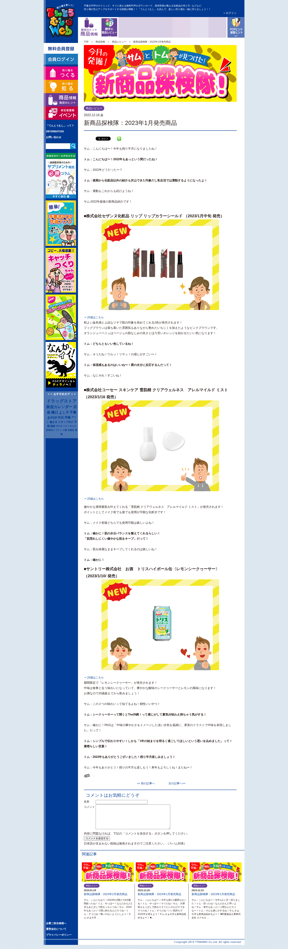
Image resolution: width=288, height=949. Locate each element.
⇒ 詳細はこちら (94, 317)
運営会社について (56, 928)
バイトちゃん (69, 426)
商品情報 (100, 41)
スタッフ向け (65, 422)
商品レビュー (117, 20)
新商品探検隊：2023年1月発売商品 (159, 894)
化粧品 (71, 430)
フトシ (58, 430)
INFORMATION (55, 131)
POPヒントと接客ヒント (235, 27)
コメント (89, 806)
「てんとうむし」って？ (60, 125)
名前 (89, 801)
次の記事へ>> (175, 783)
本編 (68, 417)
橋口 (54, 412)
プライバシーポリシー (59, 934)
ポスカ (59, 426)
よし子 (64, 412)
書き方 (53, 422)
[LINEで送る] (119, 135)
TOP (86, 41)
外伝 (61, 417)
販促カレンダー (59, 407)
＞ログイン (230, 13)
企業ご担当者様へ (56, 923)
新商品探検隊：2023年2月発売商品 (105, 894)
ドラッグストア (62, 401)
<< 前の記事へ (147, 783)
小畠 (65, 430)
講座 (53, 426)
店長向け (50, 430)
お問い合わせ (53, 137)
